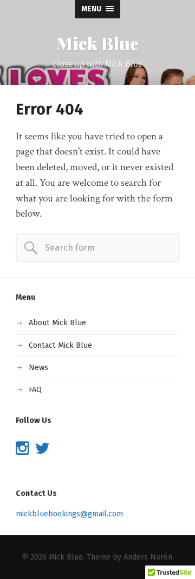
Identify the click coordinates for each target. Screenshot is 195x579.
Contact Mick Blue (60, 345)
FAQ (35, 389)
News (38, 367)
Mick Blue (97, 43)
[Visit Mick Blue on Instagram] (22, 451)
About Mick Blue (57, 322)
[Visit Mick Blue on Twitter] (42, 451)
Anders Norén (147, 557)
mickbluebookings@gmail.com (69, 514)
